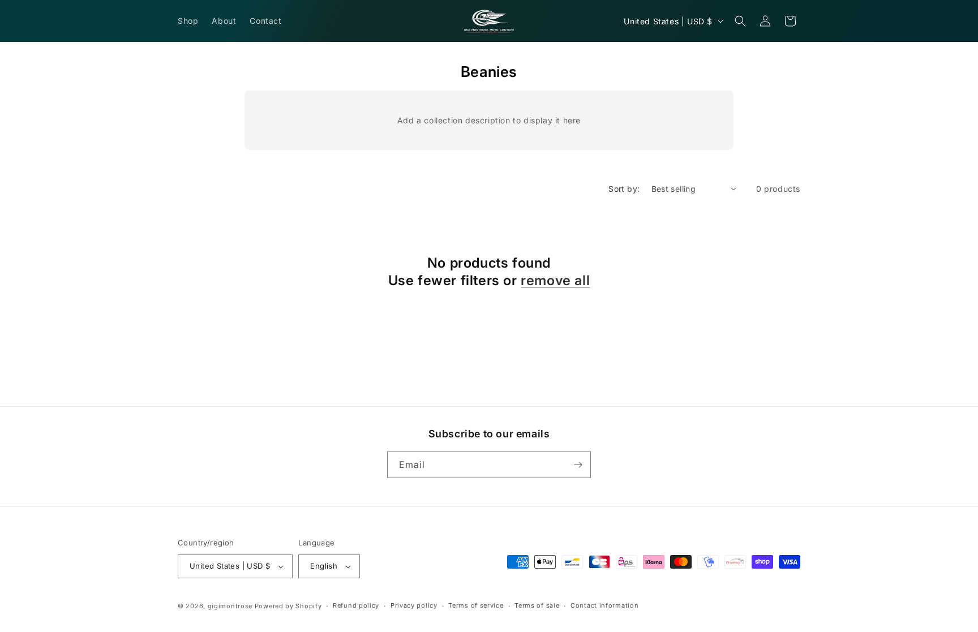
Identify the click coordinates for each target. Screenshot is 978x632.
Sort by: (624, 189)
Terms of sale (536, 605)
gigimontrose (230, 606)
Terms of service (475, 605)
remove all (555, 280)
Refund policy (356, 605)
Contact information (604, 605)
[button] (740, 20)
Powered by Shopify (288, 606)
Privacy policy (414, 605)
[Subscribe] (577, 465)
